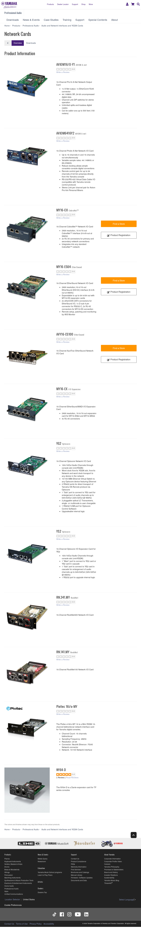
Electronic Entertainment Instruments (18, 883)
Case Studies (51, 19)
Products (50, 4)
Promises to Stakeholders (113, 869)
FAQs (73, 864)
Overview (18, 43)
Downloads (12, 19)
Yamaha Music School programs (50, 872)
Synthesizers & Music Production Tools (18, 880)
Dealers (40, 888)
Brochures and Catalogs (80, 872)
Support (75, 4)
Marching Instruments (12, 877)
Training (67, 19)
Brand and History (111, 872)
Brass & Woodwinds (11, 869)
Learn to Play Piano (45, 875)
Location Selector (12, 899)
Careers (107, 864)
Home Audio (9, 886)
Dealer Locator (63, 4)
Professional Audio (13, 13)
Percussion (8, 875)
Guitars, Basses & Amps (13, 864)
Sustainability (109, 877)
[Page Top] (134, 835)
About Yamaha (109, 854)
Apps (6, 891)
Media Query (42, 858)
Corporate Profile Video (113, 861)
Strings (7, 872)
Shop (83, 4)
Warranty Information (78, 867)
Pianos (7, 858)
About (114, 19)
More (91, 4)
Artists (40, 881)
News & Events (31, 19)
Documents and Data (79, 880)
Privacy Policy (36, 923)
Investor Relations (111, 875)
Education (41, 868)
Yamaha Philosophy (111, 867)
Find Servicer (76, 869)
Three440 (108, 883)
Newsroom (42, 861)
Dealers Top (42, 892)
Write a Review (62, 72)
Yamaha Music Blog (111, 880)
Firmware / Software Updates (82, 877)
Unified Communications (13, 894)
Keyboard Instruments (12, 861)
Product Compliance (78, 861)
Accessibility (49, 923)
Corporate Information (112, 858)
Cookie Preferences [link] (13, 905)
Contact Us (75, 858)
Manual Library (76, 875)
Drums (6, 867)
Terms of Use (22, 923)
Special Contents (97, 19)
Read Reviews (72, 777)
